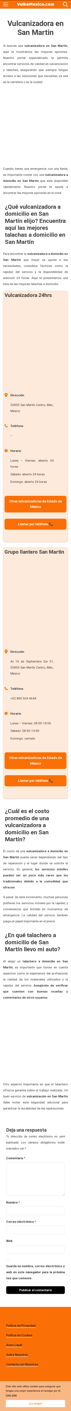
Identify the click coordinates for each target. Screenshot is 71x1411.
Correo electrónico (21, 1221)
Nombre (13, 1202)
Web (9, 1241)
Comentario (15, 1158)
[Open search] (65, 4)
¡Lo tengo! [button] (35, 1403)
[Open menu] (5, 4)
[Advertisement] (35, 125)
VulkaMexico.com (35, 4)
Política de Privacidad (21, 1325)
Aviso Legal (14, 1345)
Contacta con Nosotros (22, 1364)
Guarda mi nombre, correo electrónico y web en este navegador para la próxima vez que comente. (35, 1272)
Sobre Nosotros (17, 1354)
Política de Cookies (19, 1335)
